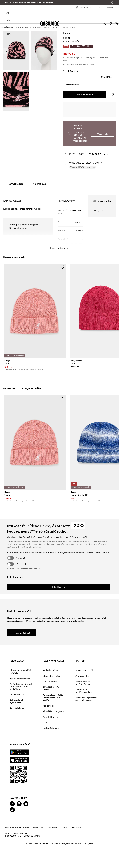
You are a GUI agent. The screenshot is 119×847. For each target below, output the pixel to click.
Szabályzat (38, 827)
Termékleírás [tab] (15, 183)
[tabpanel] (59, 219)
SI (28, 836)
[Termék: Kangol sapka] (35, 311)
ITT (19, 547)
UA (33, 836)
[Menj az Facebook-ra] (12, 804)
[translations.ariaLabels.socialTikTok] (12, 810)
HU (20, 836)
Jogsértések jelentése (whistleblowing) (86, 699)
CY (9, 836)
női (7, 13)
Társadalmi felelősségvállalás (84, 691)
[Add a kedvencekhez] (112, 94)
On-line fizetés (50, 681)
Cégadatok (52, 827)
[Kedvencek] (110, 23)
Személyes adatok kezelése (17, 827)
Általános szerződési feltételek (20, 671)
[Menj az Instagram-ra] (19, 804)
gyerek (9, 26)
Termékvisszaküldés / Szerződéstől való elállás (53, 698)
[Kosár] (116, 23)
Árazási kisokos (18, 708)
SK (30, 836)
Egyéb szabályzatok (20, 678)
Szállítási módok (51, 670)
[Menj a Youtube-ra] (25, 804)
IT (22, 836)
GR (14, 836)
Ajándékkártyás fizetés (51, 688)
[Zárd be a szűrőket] (111, 2)
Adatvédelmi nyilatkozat (16, 701)
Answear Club (17, 694)
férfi (7, 20)
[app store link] (19, 759)
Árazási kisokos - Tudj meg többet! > (79, 64)
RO (26, 836)
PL (24, 836)
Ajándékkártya (50, 716)
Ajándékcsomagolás (53, 711)
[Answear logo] (49, 23)
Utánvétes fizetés (51, 676)
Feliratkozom (58, 587)
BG (6, 836)
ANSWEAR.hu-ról (84, 670)
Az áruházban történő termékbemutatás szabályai (21, 686)
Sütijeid (63, 827)
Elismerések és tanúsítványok (82, 683)
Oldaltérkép (76, 827)
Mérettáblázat (108, 77)
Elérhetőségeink (51, 728)
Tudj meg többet (21, 632)
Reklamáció (49, 705)
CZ (12, 836)
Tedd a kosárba (85, 94)
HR (17, 836)
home (8, 33)
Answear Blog (82, 676)
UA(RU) (38, 836)
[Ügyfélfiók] (104, 23)
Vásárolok (102, 133)
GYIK (45, 722)
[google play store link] (19, 752)
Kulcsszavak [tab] (40, 183)
